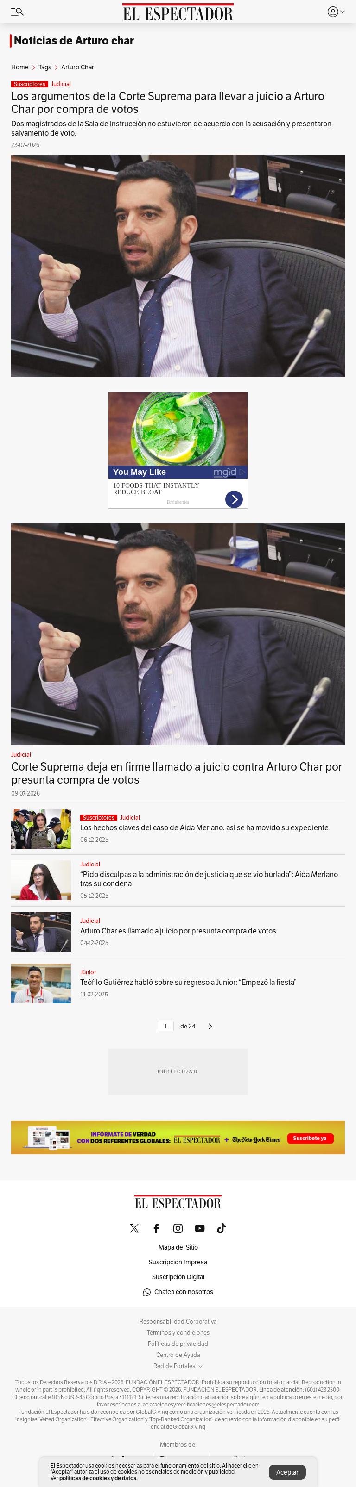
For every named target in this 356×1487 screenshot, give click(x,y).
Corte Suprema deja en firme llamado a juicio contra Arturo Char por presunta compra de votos (176, 773)
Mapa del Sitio (178, 1247)
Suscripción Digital (178, 1277)
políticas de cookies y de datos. (98, 1478)
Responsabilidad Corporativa (178, 1322)
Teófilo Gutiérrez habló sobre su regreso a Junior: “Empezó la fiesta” (188, 982)
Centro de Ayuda (178, 1355)
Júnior (88, 972)
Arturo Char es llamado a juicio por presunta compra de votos (178, 931)
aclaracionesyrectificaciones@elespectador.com (201, 1404)
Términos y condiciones (178, 1333)
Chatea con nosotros (183, 1292)
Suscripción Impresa (178, 1262)
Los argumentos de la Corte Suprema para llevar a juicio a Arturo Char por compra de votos (167, 102)
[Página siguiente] (210, 1030)
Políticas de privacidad (178, 1344)
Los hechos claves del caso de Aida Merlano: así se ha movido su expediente (204, 828)
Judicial (61, 84)
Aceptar (287, 1472)
